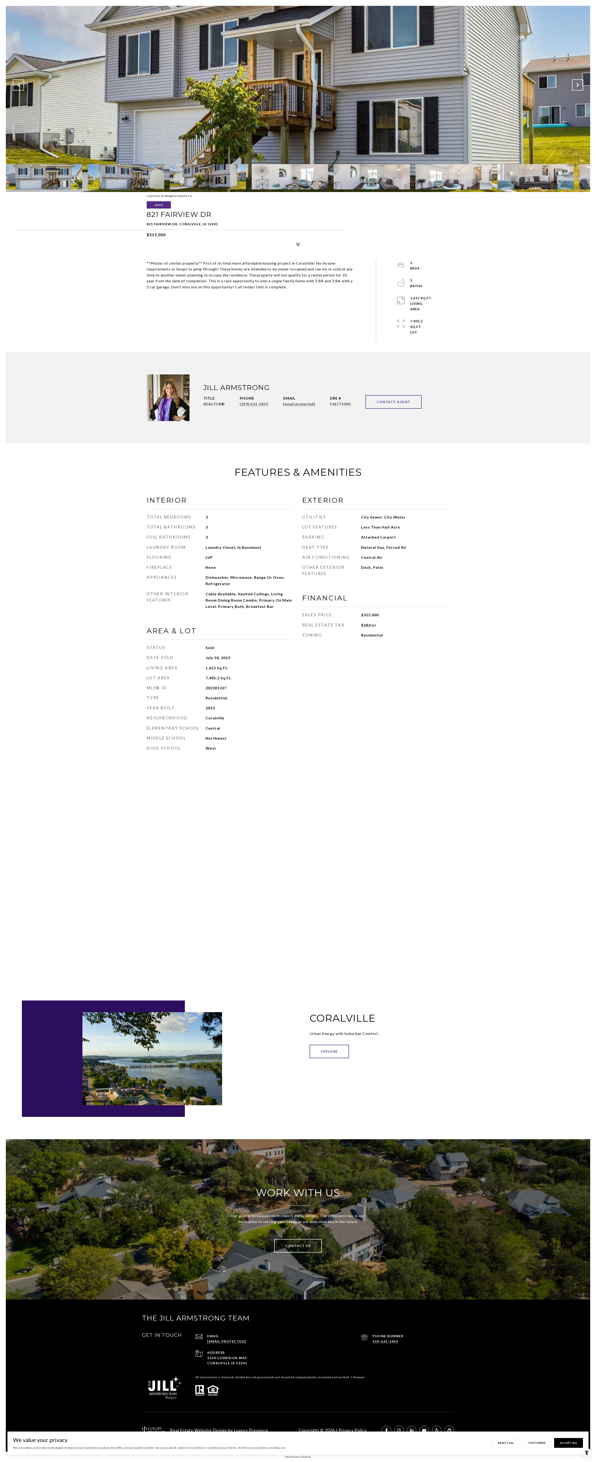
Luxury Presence (251, 1430)
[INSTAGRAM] (399, 1430)
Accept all (568, 1443)
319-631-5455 (385, 1341)
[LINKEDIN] (411, 1430)
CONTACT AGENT (393, 402)
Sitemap (358, 1377)
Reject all (506, 1443)
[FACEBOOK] (386, 1430)
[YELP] (436, 1430)
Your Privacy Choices (298, 1457)
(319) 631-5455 (254, 404)
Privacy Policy (353, 1430)
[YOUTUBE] (424, 1430)
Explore (329, 1051)
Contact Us (298, 1246)
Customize (536, 1443)
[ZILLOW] (449, 1430)
